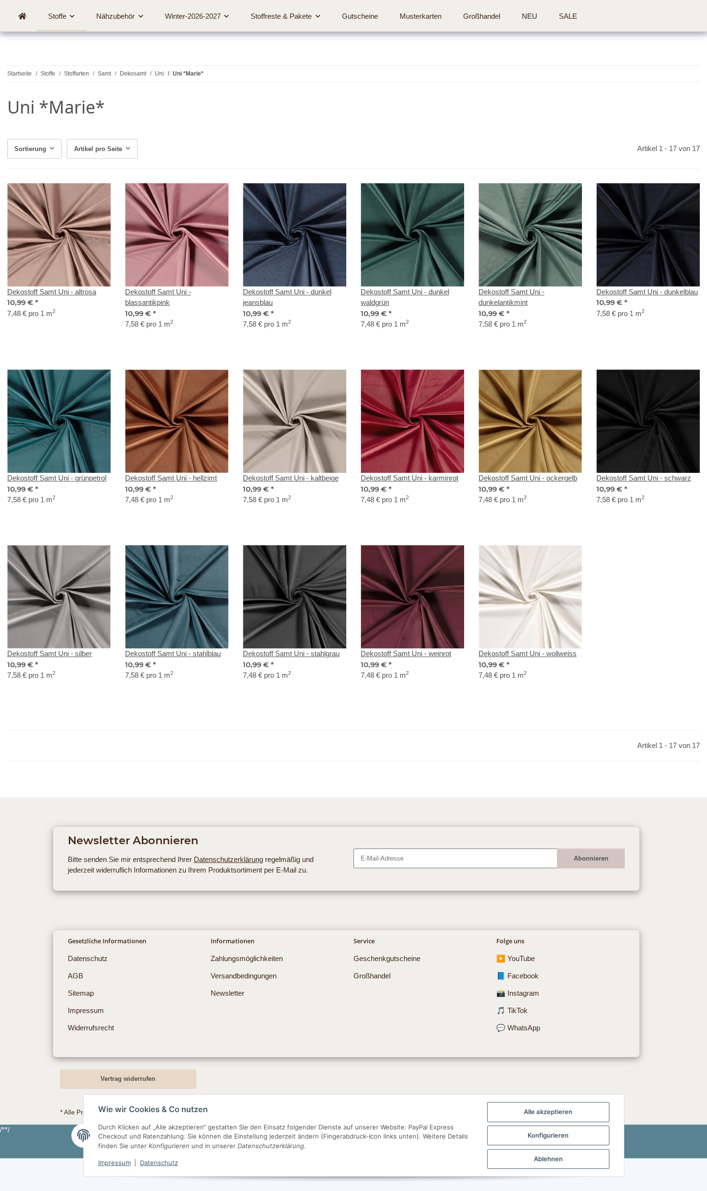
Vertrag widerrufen (128, 1078)
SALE (568, 16)
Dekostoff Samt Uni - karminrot (409, 478)
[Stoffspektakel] (22, 16)
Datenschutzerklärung (228, 859)
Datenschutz (159, 1162)
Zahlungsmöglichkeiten (247, 958)
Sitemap (81, 993)
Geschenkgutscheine (387, 958)
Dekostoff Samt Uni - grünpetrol (56, 478)
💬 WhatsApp (518, 1028)
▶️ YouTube (515, 958)
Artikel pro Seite (98, 148)
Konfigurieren (548, 1135)
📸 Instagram (517, 993)
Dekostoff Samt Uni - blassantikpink (158, 297)
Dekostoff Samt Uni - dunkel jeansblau (287, 297)
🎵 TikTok (512, 1010)
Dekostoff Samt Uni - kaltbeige (291, 478)
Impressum (114, 1162)
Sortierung (30, 148)
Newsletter (227, 993)
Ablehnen (548, 1159)
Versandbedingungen (244, 976)
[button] (59, 262)
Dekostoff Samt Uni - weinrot (406, 653)
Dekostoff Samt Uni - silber (49, 653)
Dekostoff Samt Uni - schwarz (643, 478)
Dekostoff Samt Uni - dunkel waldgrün (405, 297)
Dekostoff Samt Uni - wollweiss (528, 653)
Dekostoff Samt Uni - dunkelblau (647, 292)
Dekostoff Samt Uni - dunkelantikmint (511, 297)
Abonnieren (591, 858)
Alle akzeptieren (548, 1111)
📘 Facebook (517, 976)
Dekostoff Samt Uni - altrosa (51, 292)
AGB (75, 976)
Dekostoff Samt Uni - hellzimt (171, 478)
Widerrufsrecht (91, 1028)
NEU (529, 16)
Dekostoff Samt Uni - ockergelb (528, 478)
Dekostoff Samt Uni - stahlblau (173, 653)
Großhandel (372, 976)
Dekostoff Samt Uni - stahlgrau (291, 653)
